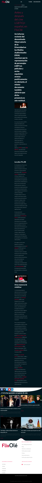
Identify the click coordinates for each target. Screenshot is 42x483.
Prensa (23, 453)
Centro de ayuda (27, 464)
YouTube (4, 464)
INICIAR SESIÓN (36, 1)
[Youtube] (9, 389)
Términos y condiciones (26, 448)
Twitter (3, 466)
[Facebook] (2, 389)
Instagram (4, 470)
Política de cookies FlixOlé (27, 457)
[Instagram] (4, 389)
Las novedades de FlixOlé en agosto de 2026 (30, 405)
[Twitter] (7, 389)
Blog (23, 446)
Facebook (4, 468)
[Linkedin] (12, 389)
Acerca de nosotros (25, 455)
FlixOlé (20, 147)
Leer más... (2, 416)
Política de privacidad (26, 451)
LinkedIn (3, 472)
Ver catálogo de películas (27, 444)
